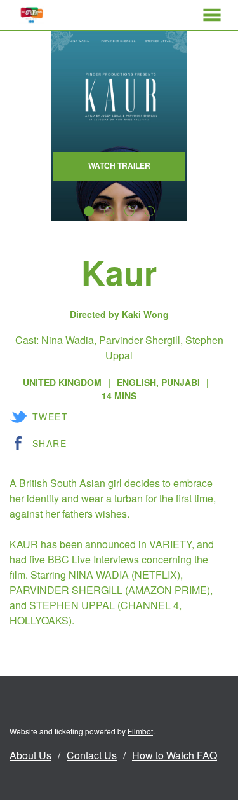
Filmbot (140, 731)
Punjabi (180, 382)
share (49, 443)
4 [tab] (150, 211)
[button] (211, 15)
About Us (30, 755)
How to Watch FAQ (174, 755)
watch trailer (119, 165)
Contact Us (92, 755)
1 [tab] (89, 211)
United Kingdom (62, 382)
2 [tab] (109, 211)
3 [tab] (129, 211)
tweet (50, 416)
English (136, 382)
